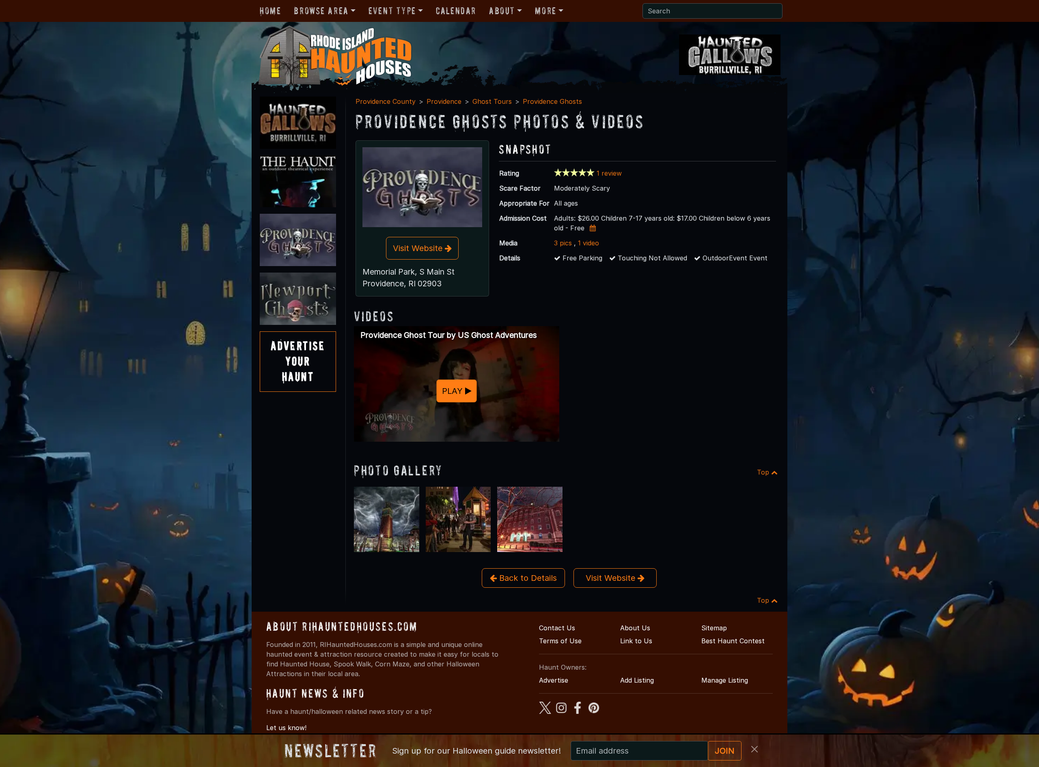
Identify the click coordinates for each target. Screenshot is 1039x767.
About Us (635, 628)
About (502, 10)
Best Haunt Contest (733, 641)
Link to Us (636, 641)
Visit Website (419, 248)
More (545, 10)
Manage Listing (724, 680)
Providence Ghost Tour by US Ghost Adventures (448, 335)
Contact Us (557, 628)
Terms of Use (560, 641)
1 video (588, 243)
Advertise (553, 680)
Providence (444, 101)
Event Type (392, 10)
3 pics (563, 243)
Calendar (456, 10)
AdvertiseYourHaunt (298, 361)
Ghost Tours (492, 101)
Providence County (386, 101)
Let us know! (286, 728)
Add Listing (637, 680)
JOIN (725, 751)
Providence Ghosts (552, 101)
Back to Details (527, 578)
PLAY (453, 390)
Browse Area (321, 10)
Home (270, 10)
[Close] (754, 749)
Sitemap (714, 628)
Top (764, 472)
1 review (609, 173)
